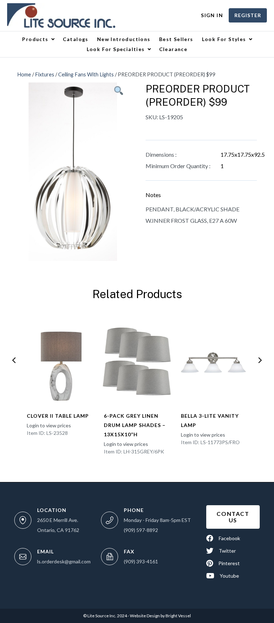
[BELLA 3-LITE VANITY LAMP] (213, 361)
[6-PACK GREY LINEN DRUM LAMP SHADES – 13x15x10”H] (136, 361)
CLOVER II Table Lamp (58, 416)
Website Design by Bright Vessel (160, 615)
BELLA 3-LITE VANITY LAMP (210, 420)
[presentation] (14, 360)
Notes (153, 194)
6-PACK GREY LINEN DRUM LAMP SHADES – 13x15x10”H (135, 425)
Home (24, 74)
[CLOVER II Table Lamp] (59, 361)
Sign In (212, 15)
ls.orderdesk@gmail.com (64, 561)
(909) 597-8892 (141, 530)
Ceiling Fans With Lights (86, 74)
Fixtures (44, 74)
